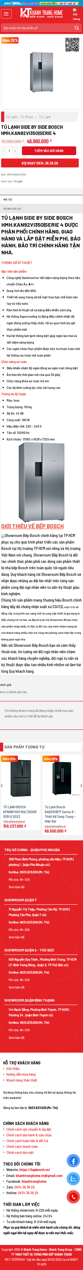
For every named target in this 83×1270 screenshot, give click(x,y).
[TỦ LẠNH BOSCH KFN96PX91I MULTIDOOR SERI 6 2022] (20, 778)
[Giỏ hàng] (76, 15)
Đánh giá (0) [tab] (12, 208)
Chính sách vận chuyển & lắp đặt (28, 1129)
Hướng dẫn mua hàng (21, 1074)
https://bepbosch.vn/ (34, 1169)
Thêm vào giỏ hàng (48, 151)
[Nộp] (77, 27)
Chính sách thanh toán (22, 1146)
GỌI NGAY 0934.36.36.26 (40, 163)
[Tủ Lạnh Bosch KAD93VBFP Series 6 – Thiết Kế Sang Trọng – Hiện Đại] (62, 778)
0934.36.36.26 (24, 1187)
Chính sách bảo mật (20, 1152)
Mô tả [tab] (7, 199)
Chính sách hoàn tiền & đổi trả (27, 1140)
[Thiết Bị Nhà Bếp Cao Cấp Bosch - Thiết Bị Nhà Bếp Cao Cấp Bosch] (41, 13)
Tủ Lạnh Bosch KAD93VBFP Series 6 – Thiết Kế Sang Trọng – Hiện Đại (60, 814)
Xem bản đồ (16, 887)
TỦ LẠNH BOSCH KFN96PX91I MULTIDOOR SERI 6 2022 (20, 811)
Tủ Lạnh (45, 116)
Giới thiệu (13, 1068)
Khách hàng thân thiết (21, 1080)
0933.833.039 (29, 872)
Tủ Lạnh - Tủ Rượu (19, 116)
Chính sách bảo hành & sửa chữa (29, 1135)
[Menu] (6, 13)
